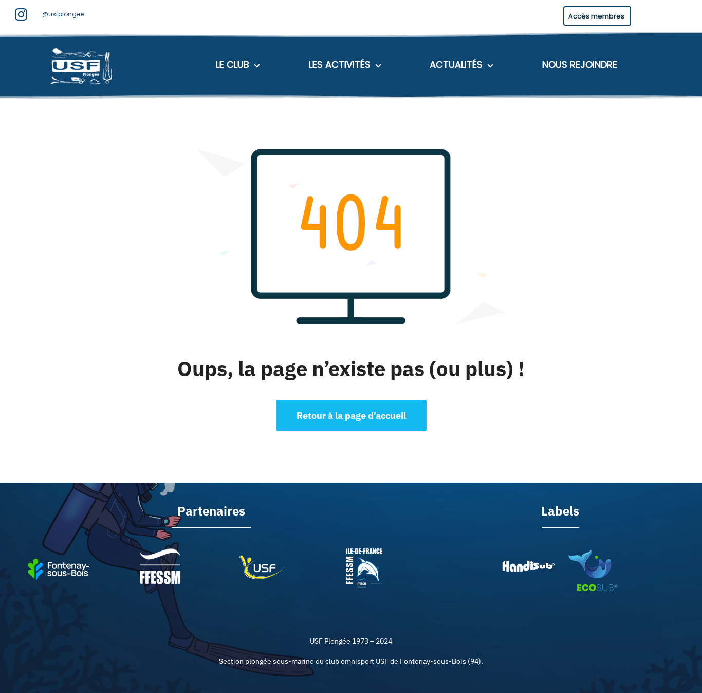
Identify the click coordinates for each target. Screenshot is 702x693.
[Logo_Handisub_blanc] (528, 563)
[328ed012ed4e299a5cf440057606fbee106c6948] (593, 553)
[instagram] (21, 14)
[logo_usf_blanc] (82, 46)
